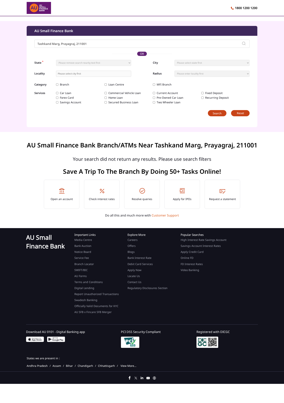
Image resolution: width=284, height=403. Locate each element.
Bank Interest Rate (139, 258)
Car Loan (65, 93)
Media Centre (83, 240)
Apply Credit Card (192, 252)
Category (40, 84)
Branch (64, 84)
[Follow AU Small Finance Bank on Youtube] (148, 377)
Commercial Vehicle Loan (124, 93)
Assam (57, 365)
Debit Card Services (140, 264)
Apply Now (134, 270)
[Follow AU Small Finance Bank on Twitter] (136, 377)
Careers (133, 240)
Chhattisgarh (106, 365)
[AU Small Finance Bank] (39, 8)
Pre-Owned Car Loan (170, 97)
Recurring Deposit (217, 97)
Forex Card (67, 97)
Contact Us (134, 282)
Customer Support (165, 215)
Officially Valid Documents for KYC (96, 306)
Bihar (69, 365)
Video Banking (190, 270)
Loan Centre (116, 84)
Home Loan (115, 97)
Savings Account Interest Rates (201, 246)
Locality (39, 73)
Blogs (131, 252)
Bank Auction (82, 246)
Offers (132, 246)
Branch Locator (84, 264)
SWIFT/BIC (81, 270)
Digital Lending (84, 288)
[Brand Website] (154, 377)
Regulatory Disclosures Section (148, 288)
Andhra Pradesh (37, 365)
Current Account (167, 93)
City (155, 62)
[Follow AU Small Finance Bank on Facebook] (129, 377)
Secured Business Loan (123, 102)
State (38, 62)
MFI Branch (164, 84)
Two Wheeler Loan (168, 102)
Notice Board (82, 252)
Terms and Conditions (88, 282)
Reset (240, 113)
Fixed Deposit (214, 93)
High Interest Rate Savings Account (203, 240)
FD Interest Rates (192, 264)
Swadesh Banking (85, 300)
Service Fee (81, 258)
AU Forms (80, 276)
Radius (157, 73)
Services (39, 93)
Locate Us (134, 276)
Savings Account (70, 102)
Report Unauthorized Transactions (96, 294)
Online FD (187, 258)
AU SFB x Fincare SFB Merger (93, 312)
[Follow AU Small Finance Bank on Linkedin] (142, 377)
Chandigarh (85, 365)
